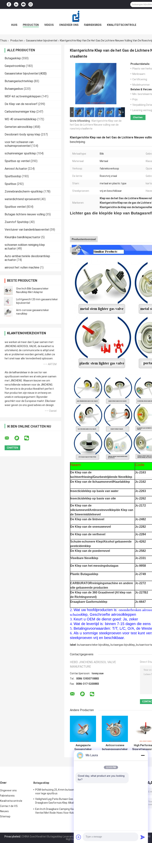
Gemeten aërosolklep (19, 127)
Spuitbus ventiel (15, 206)
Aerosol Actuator (16, 168)
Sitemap (5, 816)
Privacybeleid (12, 836)
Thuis (3, 40)
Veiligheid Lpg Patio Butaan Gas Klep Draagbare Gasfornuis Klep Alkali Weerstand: (57, 801)
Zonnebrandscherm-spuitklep (24, 191)
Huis (14, 24)
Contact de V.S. (9, 806)
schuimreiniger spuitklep (20, 153)
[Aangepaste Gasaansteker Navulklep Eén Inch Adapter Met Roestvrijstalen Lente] (83, 729)
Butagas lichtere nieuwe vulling (25, 214)
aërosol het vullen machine (22, 267)
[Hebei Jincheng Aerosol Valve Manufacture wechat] (29, 438)
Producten (31, 24)
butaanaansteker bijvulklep (93, 644)
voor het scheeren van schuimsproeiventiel (19, 144)
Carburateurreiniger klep (20, 111)
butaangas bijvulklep (122, 644)
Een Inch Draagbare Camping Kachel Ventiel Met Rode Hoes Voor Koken (56, 811)
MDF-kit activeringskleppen (23, 96)
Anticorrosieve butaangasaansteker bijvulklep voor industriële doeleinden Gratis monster (115, 747)
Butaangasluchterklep (19, 81)
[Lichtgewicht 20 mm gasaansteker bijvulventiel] (8, 301)
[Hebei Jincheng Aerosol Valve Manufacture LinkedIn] (16, 4)
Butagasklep (13, 58)
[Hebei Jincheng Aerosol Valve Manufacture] (76, 16)
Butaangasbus (14, 88)
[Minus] (143, 755)
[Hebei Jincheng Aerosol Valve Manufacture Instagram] (30, 4)
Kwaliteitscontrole (121, 24)
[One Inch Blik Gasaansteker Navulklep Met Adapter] (8, 290)
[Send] (143, 837)
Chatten (138, 117)
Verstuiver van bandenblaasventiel (27, 229)
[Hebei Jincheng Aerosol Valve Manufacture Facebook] (9, 4)
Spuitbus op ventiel (17, 161)
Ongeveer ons (68, 24)
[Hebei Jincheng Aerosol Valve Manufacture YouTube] (23, 4)
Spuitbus (10, 184)
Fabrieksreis (92, 24)
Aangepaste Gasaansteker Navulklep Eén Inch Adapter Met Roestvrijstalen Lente (83, 747)
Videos (49, 24)
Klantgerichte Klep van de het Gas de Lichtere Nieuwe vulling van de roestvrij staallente (96, 124)
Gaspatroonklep (15, 66)
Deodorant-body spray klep (22, 134)
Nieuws (4, 811)
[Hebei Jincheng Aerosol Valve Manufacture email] (9, 438)
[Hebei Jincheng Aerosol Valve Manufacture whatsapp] (19, 438)
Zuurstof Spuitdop (17, 222)
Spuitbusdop (13, 176)
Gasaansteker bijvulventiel (41, 40)
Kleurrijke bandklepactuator (22, 237)
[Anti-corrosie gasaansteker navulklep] (8, 312)
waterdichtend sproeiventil (22, 199)
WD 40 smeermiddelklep (21, 119)
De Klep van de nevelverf (21, 104)
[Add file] (78, 837)
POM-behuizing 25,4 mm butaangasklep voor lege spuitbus (59, 791)
